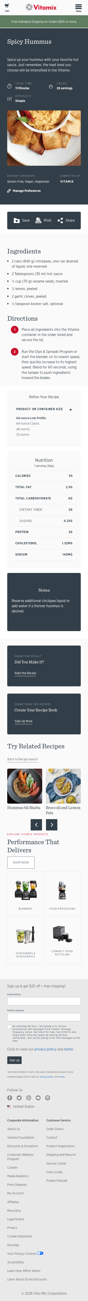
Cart (7, 10)
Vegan (29, 181)
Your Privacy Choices (21, 1254)
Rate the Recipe (25, 673)
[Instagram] (47, 1097)
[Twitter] (19, 1097)
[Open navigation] (78, 6)
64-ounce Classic (27, 423)
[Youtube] (38, 1097)
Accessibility (15, 1262)
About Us (13, 1129)
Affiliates (13, 1202)
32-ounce (22, 434)
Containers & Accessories (26, 955)
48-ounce (23, 429)
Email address (14, 994)
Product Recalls (56, 1181)
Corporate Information (23, 1120)
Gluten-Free (15, 181)
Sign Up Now (23, 721)
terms (68, 1049)
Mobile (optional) (15, 1010)
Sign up (14, 1060)
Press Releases (17, 1185)
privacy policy (45, 1049)
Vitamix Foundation (20, 1138)
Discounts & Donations (22, 1146)
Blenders (26, 908)
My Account (15, 1193)
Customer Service (58, 1120)
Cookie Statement (19, 1236)
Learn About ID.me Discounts (27, 1279)
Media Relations (18, 1176)
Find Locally (54, 1172)
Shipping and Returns (61, 1155)
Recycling (14, 1211)
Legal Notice (15, 1219)
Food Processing (62, 908)
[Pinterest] (28, 1097)
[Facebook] (9, 1097)
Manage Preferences (27, 191)
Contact (51, 1138)
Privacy (12, 1228)
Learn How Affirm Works (23, 1271)
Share (70, 220)
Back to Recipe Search (22, 759)
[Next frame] (52, 825)
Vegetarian (42, 181)
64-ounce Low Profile (31, 418)
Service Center (56, 1163)
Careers (12, 1167)
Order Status (55, 1129)
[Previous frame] (36, 825)
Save (26, 220)
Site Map (13, 1245)
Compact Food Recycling (62, 953)
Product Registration (60, 1146)
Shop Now (21, 862)
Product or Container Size (39, 409)
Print (47, 220)
